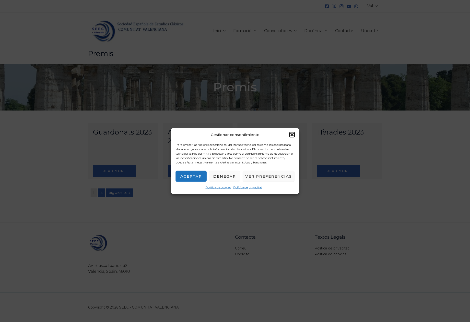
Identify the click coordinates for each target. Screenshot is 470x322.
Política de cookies (218, 187)
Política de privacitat (247, 187)
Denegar (224, 176)
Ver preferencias (268, 176)
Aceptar (191, 176)
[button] (292, 134)
